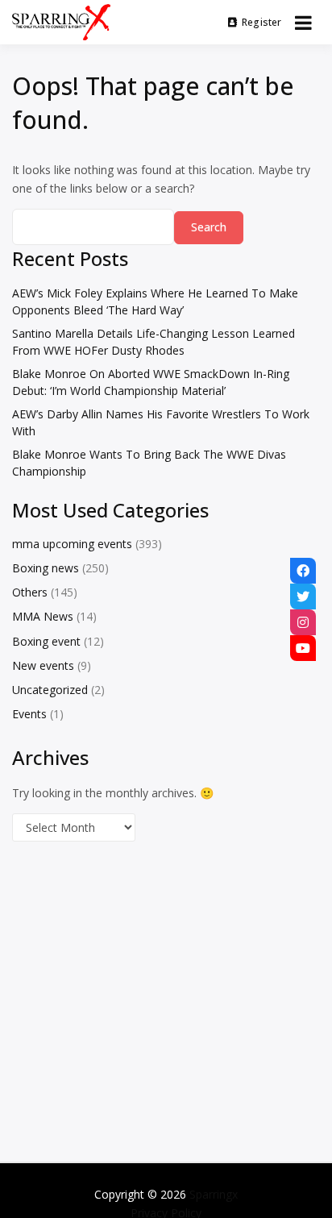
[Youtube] (303, 648)
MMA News (42, 616)
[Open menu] (303, 22)
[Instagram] (303, 622)
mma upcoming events (72, 543)
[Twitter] (303, 596)
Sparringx (213, 1194)
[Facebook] (303, 571)
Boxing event (46, 641)
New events (43, 665)
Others (30, 592)
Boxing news (45, 568)
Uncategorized (50, 689)
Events (29, 713)
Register (262, 22)
